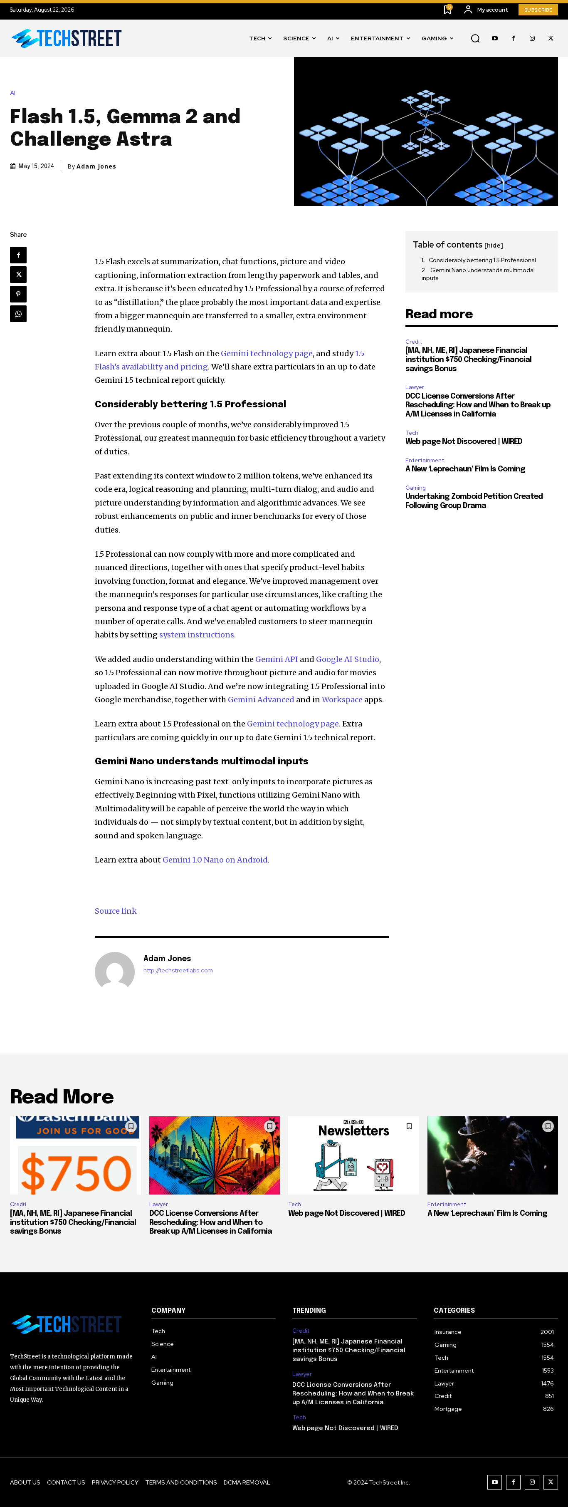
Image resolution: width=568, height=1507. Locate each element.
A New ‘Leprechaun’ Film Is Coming (465, 469)
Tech (411, 432)
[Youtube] (494, 38)
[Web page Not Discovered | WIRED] (353, 1155)
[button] (475, 39)
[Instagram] (532, 38)
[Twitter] (550, 38)
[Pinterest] (18, 294)
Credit (413, 341)
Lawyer (414, 387)
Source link (116, 911)
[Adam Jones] (115, 972)
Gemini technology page (267, 353)
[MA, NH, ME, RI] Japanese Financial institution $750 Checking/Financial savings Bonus (468, 359)
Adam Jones (96, 166)
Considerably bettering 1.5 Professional (482, 260)
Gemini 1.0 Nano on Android (215, 860)
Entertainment (424, 460)
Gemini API (276, 659)
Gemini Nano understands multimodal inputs (478, 274)
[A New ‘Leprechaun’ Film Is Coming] (492, 1155)
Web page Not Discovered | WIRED (463, 442)
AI (12, 93)
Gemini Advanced (261, 699)
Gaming (415, 487)
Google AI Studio (347, 659)
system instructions (196, 634)
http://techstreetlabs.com (178, 970)
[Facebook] (513, 38)
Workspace (342, 699)
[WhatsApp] (18, 313)
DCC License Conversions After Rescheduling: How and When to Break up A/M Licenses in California (478, 405)
